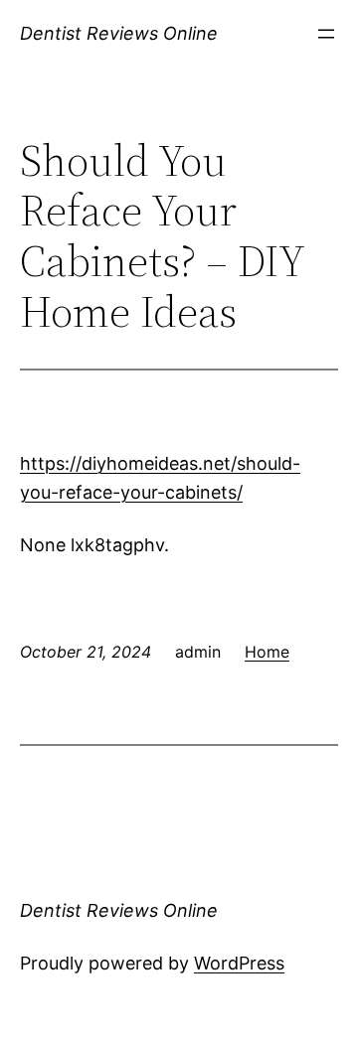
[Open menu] (326, 34)
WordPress (239, 963)
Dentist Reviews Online (119, 33)
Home (267, 652)
